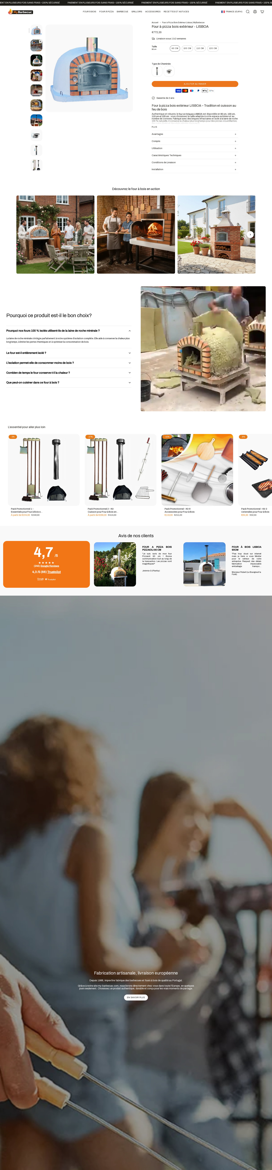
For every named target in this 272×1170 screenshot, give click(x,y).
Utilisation (157, 148)
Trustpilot (54, 572)
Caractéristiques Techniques (166, 155)
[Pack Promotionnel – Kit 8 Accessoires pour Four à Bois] (197, 470)
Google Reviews (49, 566)
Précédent (45, 68)
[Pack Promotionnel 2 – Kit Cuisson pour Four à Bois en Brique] (120, 470)
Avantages (157, 134)
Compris (156, 141)
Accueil (155, 22)
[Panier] (262, 11)
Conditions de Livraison (164, 162)
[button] (89, 11)
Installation (157, 169)
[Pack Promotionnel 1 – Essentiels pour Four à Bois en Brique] (44, 470)
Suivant (267, 470)
